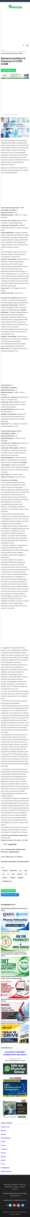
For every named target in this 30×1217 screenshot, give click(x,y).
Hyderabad (20, 877)
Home (2, 50)
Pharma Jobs (13, 870)
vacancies (5, 870)
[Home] (15, 6)
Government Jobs (6, 881)
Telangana (12, 877)
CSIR (20, 870)
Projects (4, 877)
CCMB (25, 870)
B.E (8, 874)
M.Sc (3, 874)
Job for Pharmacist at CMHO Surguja (10, 931)
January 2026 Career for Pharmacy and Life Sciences (13, 51)
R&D (26, 874)
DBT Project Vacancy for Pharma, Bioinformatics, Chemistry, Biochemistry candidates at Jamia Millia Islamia (14, 953)
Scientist (19, 874)
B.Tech (13, 874)
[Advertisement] (15, 26)
